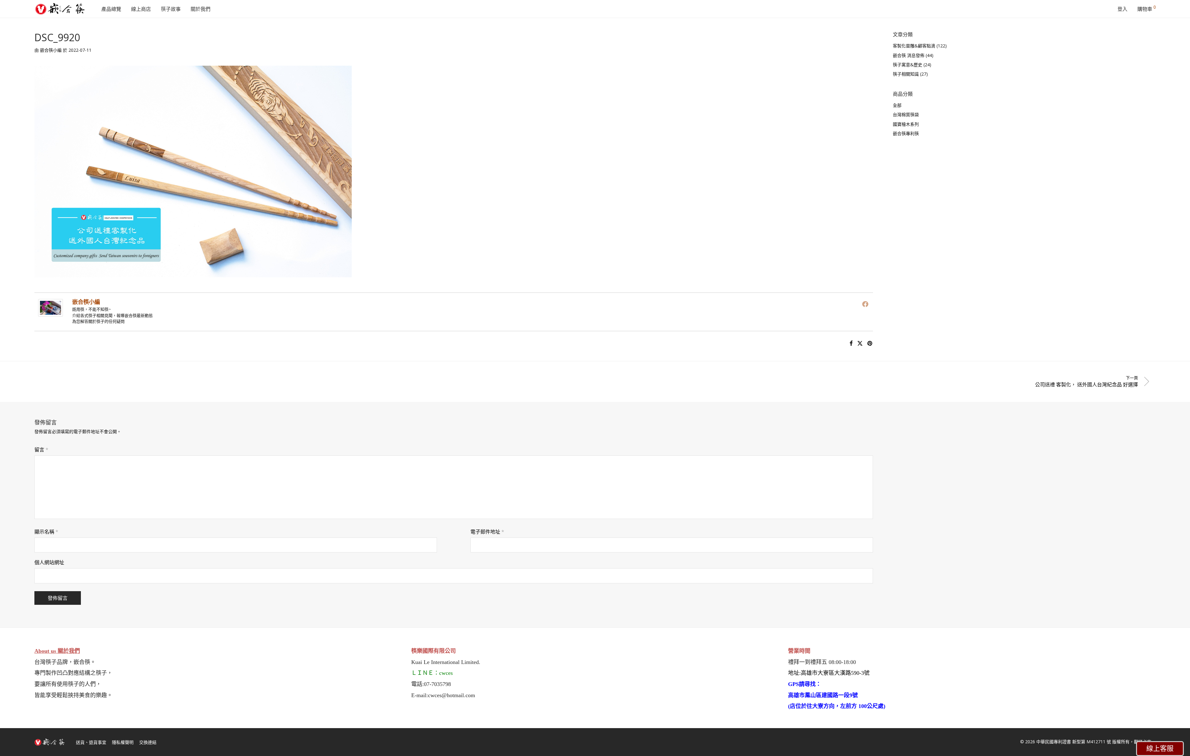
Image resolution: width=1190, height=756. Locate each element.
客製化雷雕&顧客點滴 (914, 46)
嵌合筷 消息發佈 (908, 55)
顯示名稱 (46, 531)
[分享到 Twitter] (860, 343)
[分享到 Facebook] (851, 343)
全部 (897, 105)
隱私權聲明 (123, 742)
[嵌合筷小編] (50, 312)
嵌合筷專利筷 (906, 133)
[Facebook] (865, 304)
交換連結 (147, 742)
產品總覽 (111, 9)
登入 (1122, 9)
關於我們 (200, 9)
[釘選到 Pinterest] (870, 343)
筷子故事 (171, 9)
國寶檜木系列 (906, 124)
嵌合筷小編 (51, 50)
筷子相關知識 (906, 74)
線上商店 (141, 9)
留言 (41, 449)
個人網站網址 (49, 562)
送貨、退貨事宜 (91, 742)
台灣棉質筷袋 (906, 114)
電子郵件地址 (487, 531)
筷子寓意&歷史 (907, 65)
